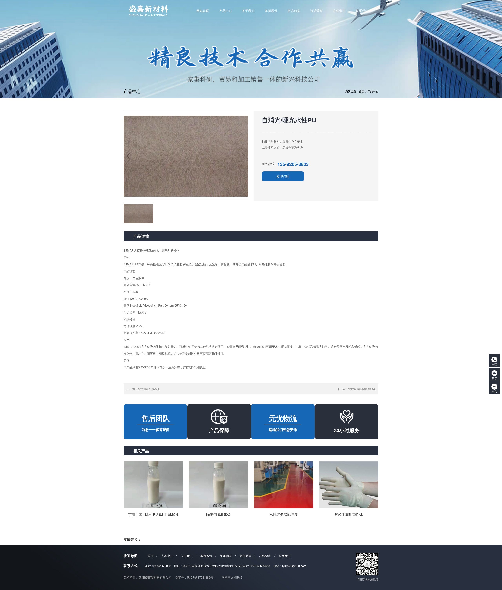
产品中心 (372, 91)
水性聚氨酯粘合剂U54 (361, 389)
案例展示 (206, 556)
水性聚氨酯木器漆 (149, 389)
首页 (361, 91)
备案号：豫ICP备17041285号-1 (195, 577)
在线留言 (265, 556)
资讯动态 (226, 556)
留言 (494, 391)
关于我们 (187, 556)
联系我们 (285, 556)
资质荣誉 (245, 556)
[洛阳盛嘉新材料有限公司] (157, 11)
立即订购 (283, 176)
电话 (494, 364)
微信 (494, 378)
